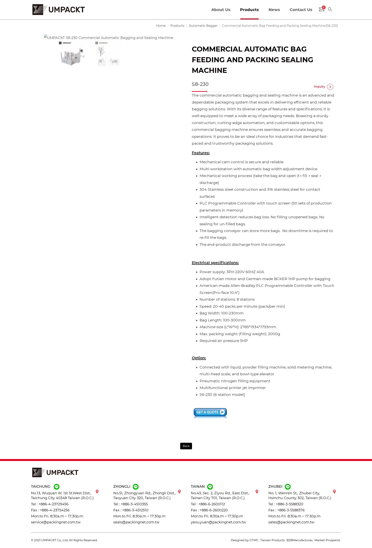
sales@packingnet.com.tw (291, 522)
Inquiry (319, 86)
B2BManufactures (300, 540)
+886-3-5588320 (289, 504)
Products (177, 26)
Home (161, 26)
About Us (220, 9)
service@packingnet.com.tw (56, 522)
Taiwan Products (272, 540)
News (274, 9)
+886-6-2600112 (211, 504)
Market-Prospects (327, 540)
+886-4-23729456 (53, 504)
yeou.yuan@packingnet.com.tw (218, 522)
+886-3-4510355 (134, 504)
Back (186, 446)
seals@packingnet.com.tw (136, 522)
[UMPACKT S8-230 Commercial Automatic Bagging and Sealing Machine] (108, 37)
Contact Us (301, 9)
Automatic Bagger (203, 26)
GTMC (254, 540)
